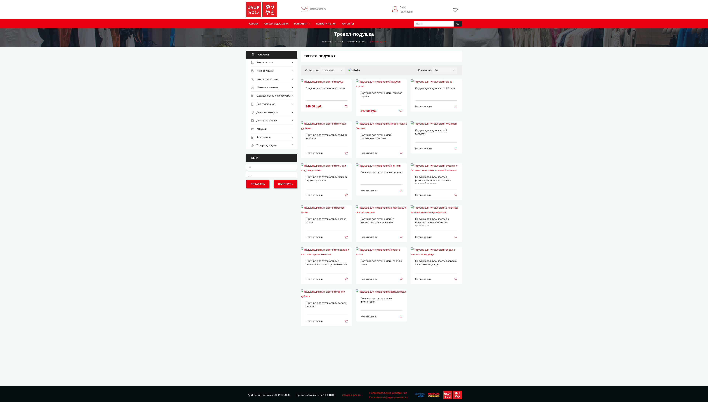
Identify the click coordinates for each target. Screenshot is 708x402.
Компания (300, 23)
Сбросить (285, 184)
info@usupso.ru (318, 9)
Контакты (348, 23)
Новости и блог (326, 23)
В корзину (326, 81)
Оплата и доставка (276, 23)
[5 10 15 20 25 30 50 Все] (445, 70)
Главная (326, 41)
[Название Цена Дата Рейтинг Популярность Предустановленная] (333, 70)
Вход (402, 7)
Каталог (254, 23)
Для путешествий (356, 41)
